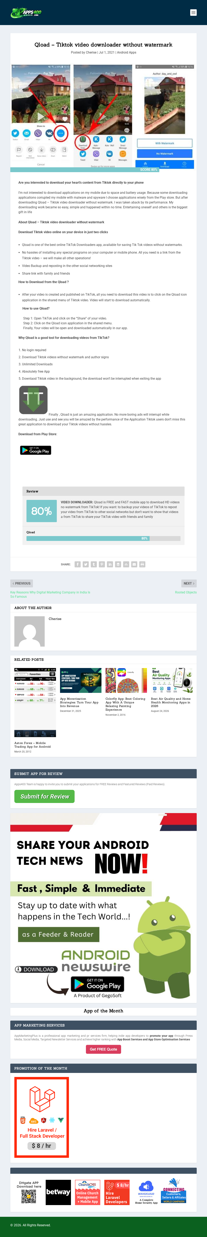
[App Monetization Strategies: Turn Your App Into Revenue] (80, 680)
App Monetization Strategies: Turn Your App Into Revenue (79, 702)
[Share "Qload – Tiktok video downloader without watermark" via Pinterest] (102, 564)
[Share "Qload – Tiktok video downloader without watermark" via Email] (134, 564)
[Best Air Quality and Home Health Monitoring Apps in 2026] (171, 680)
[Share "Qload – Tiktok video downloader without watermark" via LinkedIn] (110, 564)
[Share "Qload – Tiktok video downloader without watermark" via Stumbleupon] (126, 564)
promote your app (161, 1035)
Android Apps (126, 52)
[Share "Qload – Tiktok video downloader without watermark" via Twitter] (86, 564)
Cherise (91, 52)
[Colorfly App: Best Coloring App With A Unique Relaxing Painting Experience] (126, 680)
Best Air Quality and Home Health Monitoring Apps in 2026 (171, 702)
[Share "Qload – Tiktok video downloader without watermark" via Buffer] (118, 564)
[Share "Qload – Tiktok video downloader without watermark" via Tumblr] (94, 564)
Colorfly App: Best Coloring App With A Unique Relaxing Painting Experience (126, 704)
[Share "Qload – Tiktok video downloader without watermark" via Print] (142, 564)
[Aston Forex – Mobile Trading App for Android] (35, 702)
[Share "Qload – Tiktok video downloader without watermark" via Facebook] (78, 564)
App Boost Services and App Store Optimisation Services (153, 1039)
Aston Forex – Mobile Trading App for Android (32, 744)
